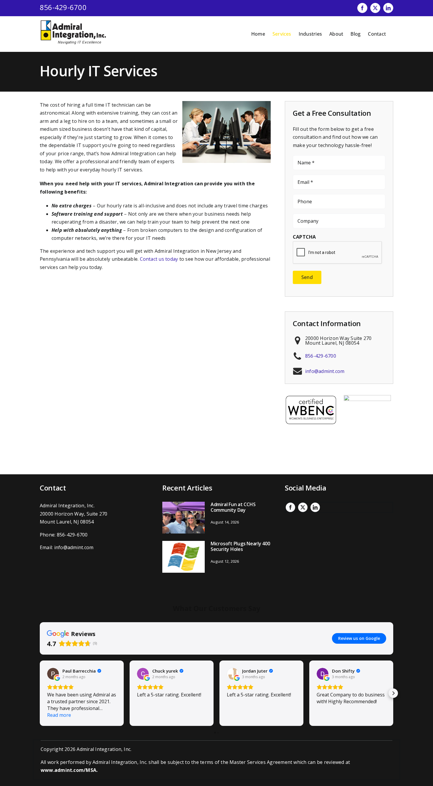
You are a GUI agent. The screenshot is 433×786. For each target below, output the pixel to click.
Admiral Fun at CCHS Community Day (233, 507)
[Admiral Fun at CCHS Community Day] (183, 518)
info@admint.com (325, 371)
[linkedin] (315, 507)
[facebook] (290, 507)
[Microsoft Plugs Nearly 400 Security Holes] (183, 557)
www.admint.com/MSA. (69, 770)
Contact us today (159, 259)
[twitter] (303, 507)
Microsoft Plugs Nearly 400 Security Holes (240, 546)
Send (307, 277)
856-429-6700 (63, 7)
